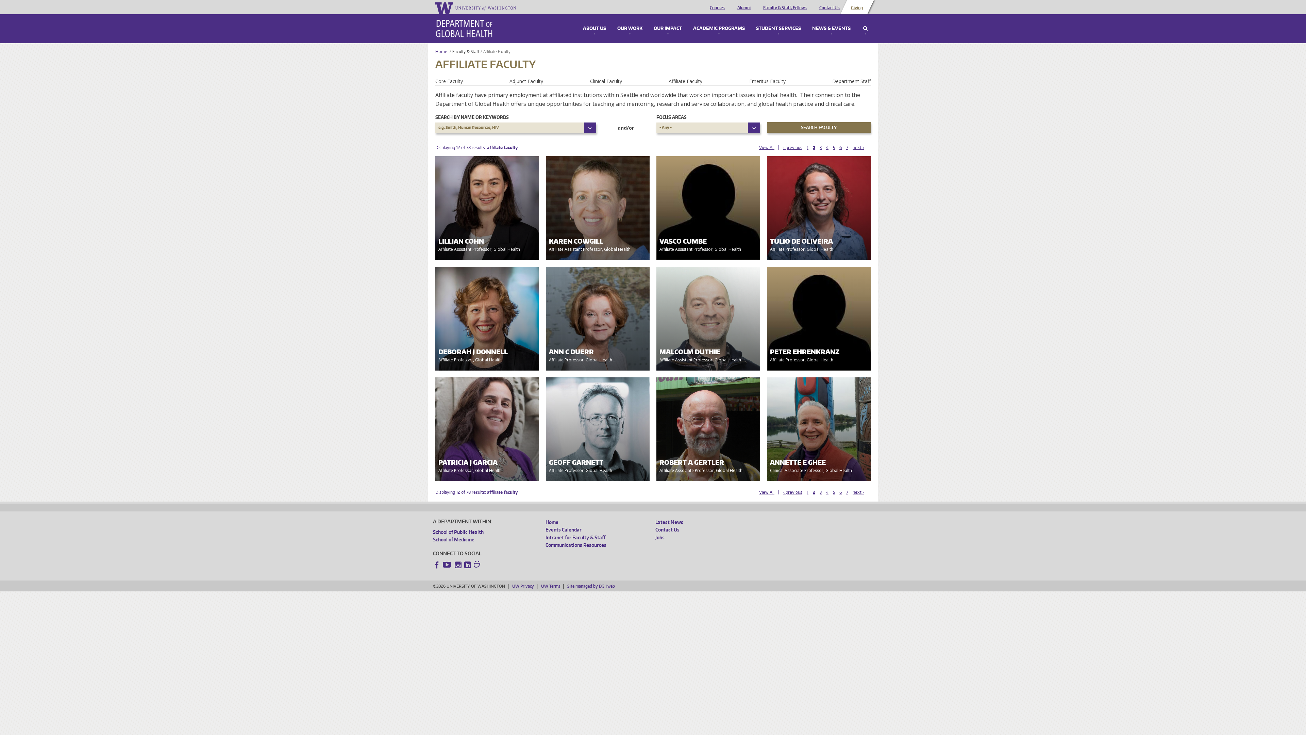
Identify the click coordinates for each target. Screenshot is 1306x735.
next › (858, 147)
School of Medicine (453, 539)
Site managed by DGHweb (591, 586)
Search (865, 28)
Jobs (660, 537)
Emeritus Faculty (767, 81)
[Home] (464, 28)
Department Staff (851, 81)
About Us (594, 28)
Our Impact (668, 28)
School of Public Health (458, 532)
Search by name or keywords (472, 117)
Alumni (744, 8)
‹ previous (792, 147)
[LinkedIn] (468, 565)
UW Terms (550, 586)
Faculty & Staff (465, 51)
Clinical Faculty (606, 81)
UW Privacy (523, 586)
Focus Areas (671, 117)
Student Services (778, 28)
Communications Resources (576, 545)
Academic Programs (719, 28)
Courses (717, 8)
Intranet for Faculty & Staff (575, 537)
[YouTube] (447, 565)
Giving (857, 8)
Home (441, 51)
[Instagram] (458, 565)
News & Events (831, 28)
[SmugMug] (478, 565)
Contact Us (829, 8)
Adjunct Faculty (526, 81)
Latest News (669, 522)
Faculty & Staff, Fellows (785, 8)
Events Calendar (564, 530)
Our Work (629, 28)
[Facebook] (437, 565)
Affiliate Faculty (685, 81)
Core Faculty (449, 81)
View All (766, 147)
